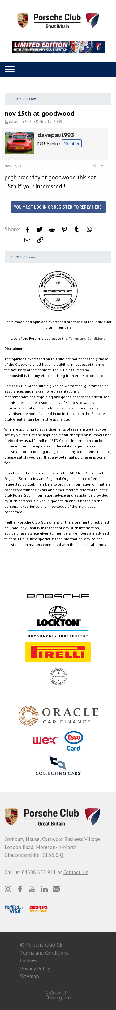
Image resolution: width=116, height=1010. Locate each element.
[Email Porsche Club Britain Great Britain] (56, 889)
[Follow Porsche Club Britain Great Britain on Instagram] (8, 889)
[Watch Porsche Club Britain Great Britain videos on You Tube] (32, 889)
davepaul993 (20, 121)
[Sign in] (56, 69)
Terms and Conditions (87, 338)
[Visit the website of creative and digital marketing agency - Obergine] (58, 995)
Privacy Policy (35, 968)
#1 (103, 165)
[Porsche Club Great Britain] (58, 20)
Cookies (28, 960)
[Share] (95, 166)
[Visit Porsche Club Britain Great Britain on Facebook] (20, 889)
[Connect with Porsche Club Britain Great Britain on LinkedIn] (44, 889)
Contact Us (75, 872)
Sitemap (29, 976)
